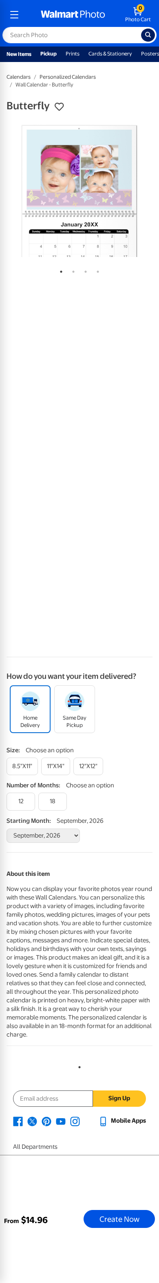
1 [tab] (59, 270)
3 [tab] (84, 270)
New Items (19, 54)
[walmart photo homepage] (73, 14)
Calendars (19, 77)
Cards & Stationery (110, 54)
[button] (59, 107)
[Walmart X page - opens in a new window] (32, 1120)
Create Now (119, 1218)
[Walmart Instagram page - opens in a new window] (75, 1120)
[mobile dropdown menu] (14, 14)
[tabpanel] (79, 190)
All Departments (35, 1146)
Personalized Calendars (68, 77)
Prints (73, 54)
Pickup (48, 54)
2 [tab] (72, 270)
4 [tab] (96, 270)
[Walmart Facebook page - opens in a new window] (18, 1120)
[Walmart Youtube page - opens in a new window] (61, 1120)
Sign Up (119, 1098)
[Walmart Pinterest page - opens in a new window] (46, 1120)
